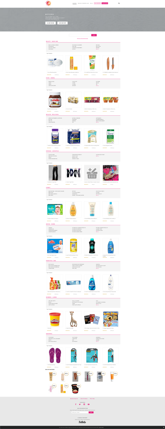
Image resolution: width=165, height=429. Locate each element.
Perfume (97, 47)
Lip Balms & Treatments (77, 47)
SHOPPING (49, 333)
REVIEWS (75, 3)
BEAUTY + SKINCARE (52, 41)
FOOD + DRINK (50, 78)
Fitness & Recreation (53, 158)
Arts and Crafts (52, 300)
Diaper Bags (74, 193)
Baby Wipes (51, 195)
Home (46, 9)
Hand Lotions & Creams (77, 265)
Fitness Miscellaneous (77, 154)
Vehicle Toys (98, 303)
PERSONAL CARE (51, 260)
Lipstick (73, 49)
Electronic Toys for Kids (77, 302)
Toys (97, 300)
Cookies (74, 84)
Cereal (50, 84)
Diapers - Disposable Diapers (78, 195)
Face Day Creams (52, 47)
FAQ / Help (92, 398)
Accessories (51, 337)
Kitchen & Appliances (76, 230)
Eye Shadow (51, 46)
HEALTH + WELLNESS (52, 114)
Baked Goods (51, 81)
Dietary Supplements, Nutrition (55, 118)
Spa (73, 122)
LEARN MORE (50, 23)
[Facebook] (75, 404)
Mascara (98, 45)
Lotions (97, 192)
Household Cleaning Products (79, 227)
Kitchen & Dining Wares (77, 231)
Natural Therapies (76, 118)
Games (73, 303)
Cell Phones (74, 337)
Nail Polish (98, 46)
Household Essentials (77, 229)
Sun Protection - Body (101, 265)
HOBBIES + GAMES (51, 297)
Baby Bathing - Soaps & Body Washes (56, 191)
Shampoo (98, 264)
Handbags (98, 337)
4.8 (78, 386)
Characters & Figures (53, 303)
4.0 (66, 373)
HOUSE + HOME (50, 224)
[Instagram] (84, 404)
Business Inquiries (74, 398)
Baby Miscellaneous (53, 193)
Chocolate (74, 81)
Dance (50, 157)
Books (50, 302)
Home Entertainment (53, 230)
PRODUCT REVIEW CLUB (83, 3)
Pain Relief (74, 119)
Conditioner (51, 268)
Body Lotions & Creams (53, 45)
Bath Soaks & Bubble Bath (54, 265)
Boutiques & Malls (53, 341)
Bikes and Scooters (53, 156)
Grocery (74, 85)
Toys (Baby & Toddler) (100, 302)
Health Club (75, 156)
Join (91, 412)
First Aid (50, 120)
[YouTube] (89, 404)
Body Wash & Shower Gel (54, 267)
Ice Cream (98, 81)
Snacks (97, 82)
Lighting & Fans (99, 230)
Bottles (74, 191)
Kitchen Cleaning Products (102, 227)
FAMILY (48, 187)
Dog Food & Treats (100, 191)
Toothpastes (99, 267)
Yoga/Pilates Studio (100, 154)
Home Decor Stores (100, 338)
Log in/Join (105, 3)
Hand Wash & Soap (76, 267)
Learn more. (101, 427)
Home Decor (51, 229)
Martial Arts (75, 157)
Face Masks (51, 49)
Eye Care (50, 119)
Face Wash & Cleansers (77, 45)
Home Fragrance (52, 231)
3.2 (54, 373)
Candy (50, 82)
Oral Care (74, 268)
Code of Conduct (83, 398)
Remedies (74, 120)
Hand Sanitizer (52, 122)
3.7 (78, 373)
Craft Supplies (52, 304)
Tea (96, 84)
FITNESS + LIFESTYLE (52, 151)
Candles (50, 227)
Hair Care (74, 46)
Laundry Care (99, 229)
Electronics (74, 341)
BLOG (91, 3)
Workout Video (75, 158)
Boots (50, 340)
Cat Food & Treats (76, 192)
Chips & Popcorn (52, 85)
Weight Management (100, 120)
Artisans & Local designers (54, 338)
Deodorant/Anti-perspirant (78, 264)
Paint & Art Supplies (76, 304)
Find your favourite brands (82, 38)
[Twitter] (80, 404)
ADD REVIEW (97, 3)
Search (94, 35)
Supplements (98, 118)
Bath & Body (51, 264)
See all (97, 49)
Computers (74, 338)
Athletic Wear (52, 154)
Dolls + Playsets (75, 300)
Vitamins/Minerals (99, 119)
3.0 (115, 373)
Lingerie (97, 340)
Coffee (73, 82)
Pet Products (99, 193)
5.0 (103, 373)
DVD (73, 340)
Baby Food (51, 192)
